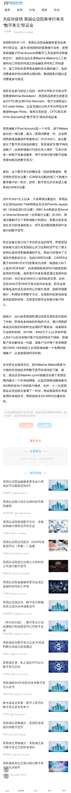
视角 (44, 10)
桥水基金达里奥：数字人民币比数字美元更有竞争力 (23, 705)
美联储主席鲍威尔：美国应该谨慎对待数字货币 (23, 725)
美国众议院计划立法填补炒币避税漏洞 (23, 503)
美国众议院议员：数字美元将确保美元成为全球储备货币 (23, 604)
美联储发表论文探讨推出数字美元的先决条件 (23, 765)
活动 (57, 10)
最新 (7, 10)
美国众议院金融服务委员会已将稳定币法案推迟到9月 (23, 483)
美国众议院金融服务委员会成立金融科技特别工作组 (23, 584)
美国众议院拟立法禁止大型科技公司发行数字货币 (23, 564)
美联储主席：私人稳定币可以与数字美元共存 (23, 664)
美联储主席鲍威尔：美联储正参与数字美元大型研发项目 (23, 745)
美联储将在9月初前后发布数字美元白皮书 (24, 684)
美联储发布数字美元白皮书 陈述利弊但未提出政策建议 (23, 644)
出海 (32, 10)
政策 (20, 10)
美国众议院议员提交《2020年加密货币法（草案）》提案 (23, 544)
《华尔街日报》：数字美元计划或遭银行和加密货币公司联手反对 (23, 626)
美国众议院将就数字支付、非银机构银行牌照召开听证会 (23, 524)
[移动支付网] (13, 4)
